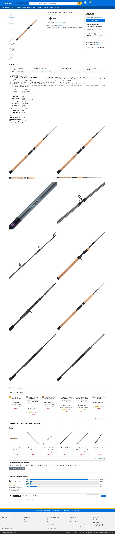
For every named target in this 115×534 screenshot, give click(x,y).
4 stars (27, 481)
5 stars (27, 479)
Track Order (66, 510)
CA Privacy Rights (74, 521)
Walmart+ (26, 524)
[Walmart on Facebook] (94, 525)
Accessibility (50, 524)
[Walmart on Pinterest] (102, 525)
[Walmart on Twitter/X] (97, 525)
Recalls (48, 521)
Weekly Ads (76, 510)
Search (103, 495)
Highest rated (26, 495)
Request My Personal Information (77, 524)
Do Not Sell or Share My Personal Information (80, 526)
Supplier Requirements (7, 528)
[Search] (79, 3)
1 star (28, 486)
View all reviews (14, 490)
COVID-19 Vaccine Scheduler (53, 517)
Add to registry (100, 47)
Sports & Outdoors (16, 10)
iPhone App (95, 517)
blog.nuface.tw (60, 25)
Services (13, 7)
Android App (96, 519)
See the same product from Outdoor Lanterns (95, 419)
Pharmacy (45, 7)
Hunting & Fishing (24, 10)
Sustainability (4, 526)
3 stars (27, 483)
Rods (50, 71)
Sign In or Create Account (44, 510)
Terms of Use (73, 517)
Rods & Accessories (44, 71)
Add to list (90, 47)
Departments (7, 7)
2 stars (27, 484)
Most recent (17, 495)
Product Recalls (50, 526)
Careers (51, 7)
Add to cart (95, 20)
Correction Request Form (17, 468)
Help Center (57, 510)
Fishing (30, 10)
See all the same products (100, 458)
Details (97, 44)
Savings (19, 7)
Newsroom (4, 521)
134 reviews (57, 14)
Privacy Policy (73, 519)
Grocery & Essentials (27, 7)
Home (10, 10)
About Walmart (5, 517)
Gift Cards (26, 526)
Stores (25, 519)
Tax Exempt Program (51, 528)
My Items (57, 7)
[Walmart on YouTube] (99, 525)
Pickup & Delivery (37, 7)
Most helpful (35, 495)
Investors (4, 524)
